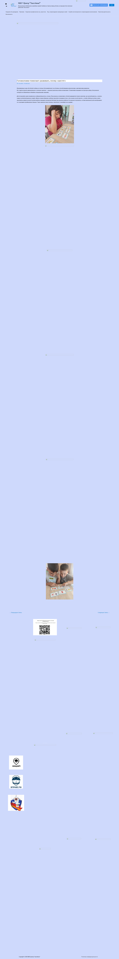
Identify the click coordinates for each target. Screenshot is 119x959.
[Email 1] (6, 4)
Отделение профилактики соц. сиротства (35, 11)
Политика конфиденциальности (89, 956)
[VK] (6, 6)
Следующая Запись (103, 612)
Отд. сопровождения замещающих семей (57, 11)
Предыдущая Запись (16, 612)
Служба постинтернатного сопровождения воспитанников (83, 11)
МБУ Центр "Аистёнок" (29, 3)
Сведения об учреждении (12, 11)
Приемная (21, 11)
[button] (87, 5)
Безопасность (9, 14)
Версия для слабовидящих (100, 5)
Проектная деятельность (104, 11)
